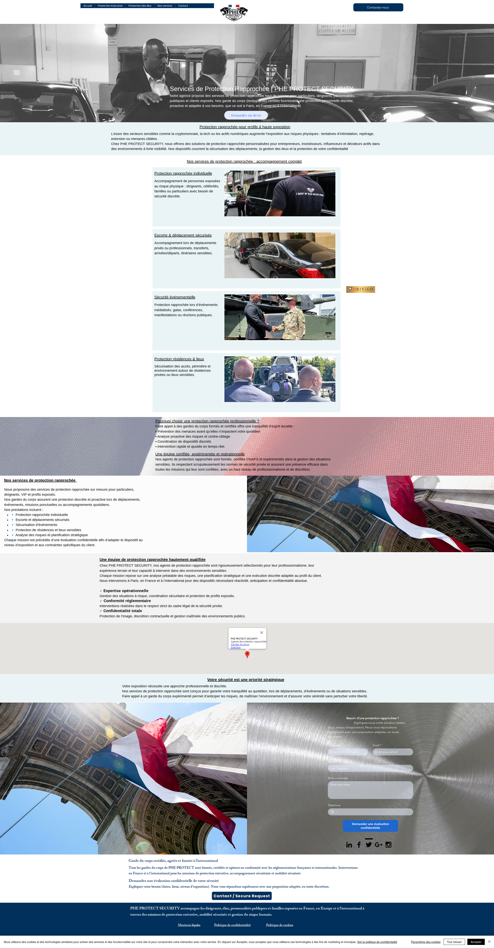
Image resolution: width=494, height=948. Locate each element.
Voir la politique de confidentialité (377, 942)
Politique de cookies (279, 925)
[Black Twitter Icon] (369, 845)
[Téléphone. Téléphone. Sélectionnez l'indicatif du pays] (334, 812)
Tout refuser (454, 942)
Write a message (338, 778)
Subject (332, 761)
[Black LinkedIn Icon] (349, 845)
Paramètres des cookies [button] (426, 942)
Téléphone (334, 805)
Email (377, 745)
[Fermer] (489, 942)
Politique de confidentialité (232, 925)
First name (334, 745)
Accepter (476, 942)
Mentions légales (189, 925)
